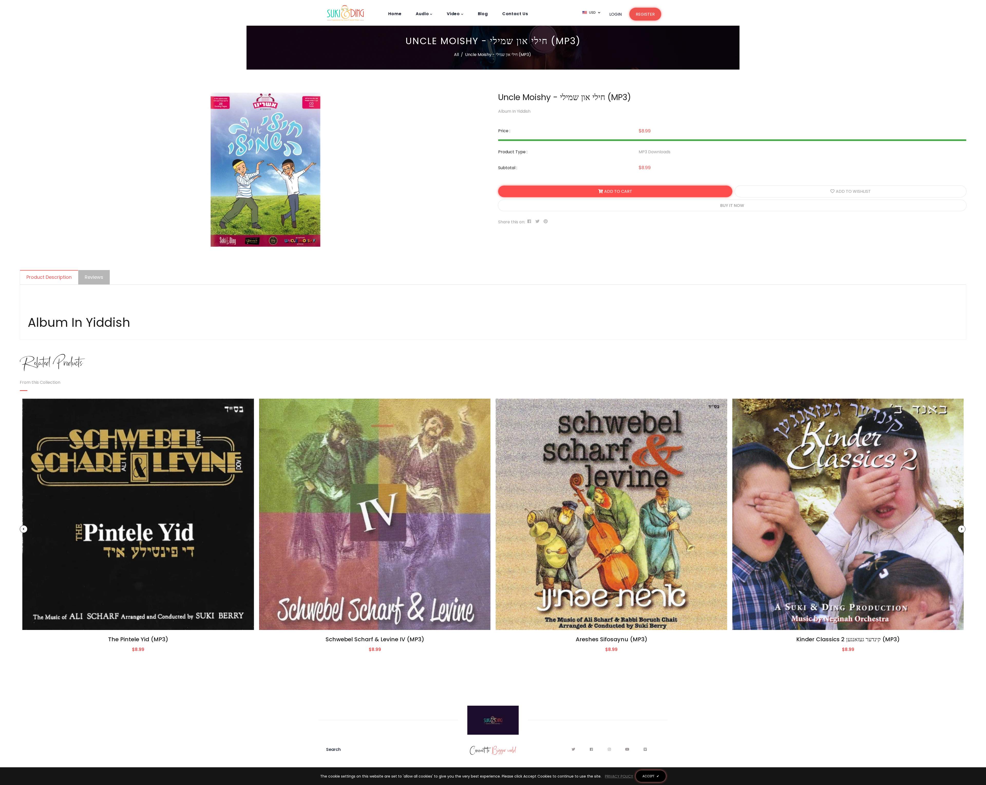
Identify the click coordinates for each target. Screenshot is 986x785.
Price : (504, 131)
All (456, 55)
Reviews (94, 277)
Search (333, 749)
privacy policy (619, 776)
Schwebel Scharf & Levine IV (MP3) (375, 639)
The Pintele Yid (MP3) (138, 639)
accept (650, 776)
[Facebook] (593, 749)
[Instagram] (611, 749)
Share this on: (511, 222)
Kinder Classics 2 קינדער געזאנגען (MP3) (848, 639)
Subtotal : (507, 168)
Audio (423, 14)
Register (645, 14)
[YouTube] (628, 749)
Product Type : (512, 152)
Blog (483, 14)
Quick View (138, 622)
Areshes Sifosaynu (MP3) (611, 639)
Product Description (49, 277)
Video (454, 14)
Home (394, 14)
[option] (264, 170)
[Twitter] (575, 749)
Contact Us (515, 14)
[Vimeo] (645, 749)
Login (615, 14)
